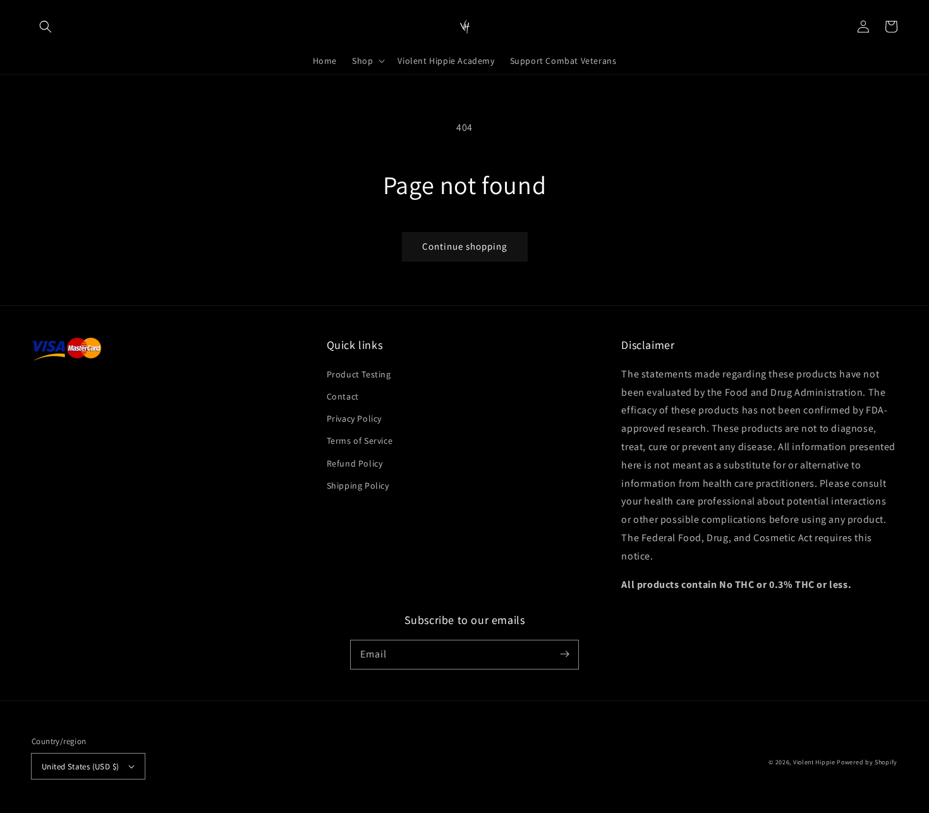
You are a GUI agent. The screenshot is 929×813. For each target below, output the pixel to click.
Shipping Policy (358, 485)
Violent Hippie (814, 762)
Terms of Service (360, 440)
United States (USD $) (80, 766)
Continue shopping (464, 246)
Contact (343, 396)
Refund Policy (355, 463)
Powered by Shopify (867, 762)
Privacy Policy (354, 418)
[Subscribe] (564, 654)
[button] (45, 26)
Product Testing (359, 374)
